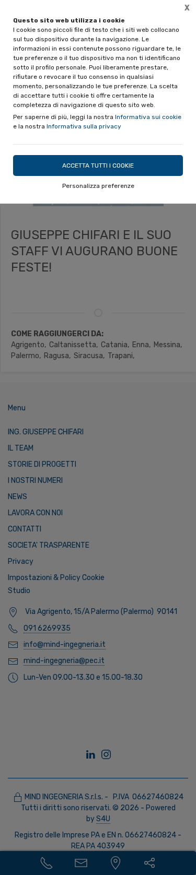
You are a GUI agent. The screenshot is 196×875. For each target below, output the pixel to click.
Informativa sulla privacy (84, 126)
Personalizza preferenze (98, 186)
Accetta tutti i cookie (98, 165)
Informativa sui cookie (148, 117)
